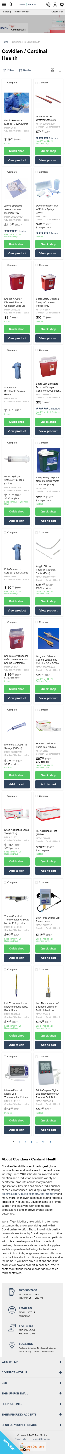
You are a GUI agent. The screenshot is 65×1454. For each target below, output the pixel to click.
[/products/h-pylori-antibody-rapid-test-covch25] (48, 726)
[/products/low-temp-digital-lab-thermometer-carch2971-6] (48, 900)
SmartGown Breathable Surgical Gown (14, 391)
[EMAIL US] (32, 1312)
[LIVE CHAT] (32, 1329)
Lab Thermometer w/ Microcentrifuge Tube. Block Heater (16, 1007)
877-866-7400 (48, 4)
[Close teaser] (24, 1449)
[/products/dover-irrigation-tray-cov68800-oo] (48, 188)
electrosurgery (11, 1194)
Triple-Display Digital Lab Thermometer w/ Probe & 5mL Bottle (47, 1094)
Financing (6, 12)
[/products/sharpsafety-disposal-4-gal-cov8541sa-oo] (17, 638)
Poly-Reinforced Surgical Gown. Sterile (16, 571)
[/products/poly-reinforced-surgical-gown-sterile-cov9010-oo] (17, 551)
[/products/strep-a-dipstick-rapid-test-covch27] (17, 812)
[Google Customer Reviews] (32, 1446)
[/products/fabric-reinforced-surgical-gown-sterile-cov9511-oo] (17, 103)
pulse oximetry (30, 1194)
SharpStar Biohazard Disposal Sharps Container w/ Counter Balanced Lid (47, 387)
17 (43, 1142)
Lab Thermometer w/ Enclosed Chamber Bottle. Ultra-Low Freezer (47, 1007)
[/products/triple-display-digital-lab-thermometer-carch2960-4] (48, 1072)
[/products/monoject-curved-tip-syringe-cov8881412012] (17, 727)
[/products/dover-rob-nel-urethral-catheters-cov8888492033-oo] (48, 99)
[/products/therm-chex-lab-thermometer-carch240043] (17, 898)
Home (5, 42)
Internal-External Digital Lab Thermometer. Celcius (16, 1094)
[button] (42, 137)
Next (50, 1142)
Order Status (57, 12)
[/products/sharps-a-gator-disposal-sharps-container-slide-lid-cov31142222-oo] (17, 281)
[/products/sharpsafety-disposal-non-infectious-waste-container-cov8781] (48, 460)
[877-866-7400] (32, 1294)
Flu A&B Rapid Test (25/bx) (46, 832)
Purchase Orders (22, 12)
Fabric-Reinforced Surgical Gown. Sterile (16, 122)
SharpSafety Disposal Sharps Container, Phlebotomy (47, 302)
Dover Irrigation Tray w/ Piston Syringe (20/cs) (47, 209)
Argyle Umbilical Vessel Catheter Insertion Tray (13, 209)
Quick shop (16, 151)
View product (17, 160)
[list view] (59, 70)
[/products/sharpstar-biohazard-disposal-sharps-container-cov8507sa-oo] (48, 366)
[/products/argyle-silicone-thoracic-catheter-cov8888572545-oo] (48, 548)
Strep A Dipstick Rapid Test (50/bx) (16, 831)
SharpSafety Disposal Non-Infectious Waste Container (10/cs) (47, 481)
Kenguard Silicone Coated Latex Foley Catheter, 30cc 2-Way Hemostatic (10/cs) (47, 660)
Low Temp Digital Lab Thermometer (48, 919)
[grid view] (52, 70)
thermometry (48, 1194)
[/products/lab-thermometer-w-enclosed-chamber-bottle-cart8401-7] (48, 985)
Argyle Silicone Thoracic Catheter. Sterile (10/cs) (46, 570)
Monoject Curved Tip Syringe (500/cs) (15, 746)
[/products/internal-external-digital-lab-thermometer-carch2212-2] (17, 1072)
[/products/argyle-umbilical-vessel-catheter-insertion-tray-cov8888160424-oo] (17, 188)
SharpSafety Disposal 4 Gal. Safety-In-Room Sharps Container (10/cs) (16, 659)
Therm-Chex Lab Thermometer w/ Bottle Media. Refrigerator (16, 919)
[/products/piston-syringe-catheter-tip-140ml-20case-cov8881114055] (17, 459)
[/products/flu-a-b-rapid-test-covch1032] (48, 813)
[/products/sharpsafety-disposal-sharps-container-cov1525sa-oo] (48, 281)
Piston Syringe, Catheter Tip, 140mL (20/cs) (15, 480)
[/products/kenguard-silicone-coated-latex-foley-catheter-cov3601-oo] (48, 638)
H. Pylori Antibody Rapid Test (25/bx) (46, 745)
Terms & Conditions (41, 1439)
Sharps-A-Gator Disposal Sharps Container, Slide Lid (14, 302)
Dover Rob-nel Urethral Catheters (46, 118)
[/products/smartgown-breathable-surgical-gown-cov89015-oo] (17, 370)
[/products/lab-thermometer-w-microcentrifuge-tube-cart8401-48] (17, 985)
